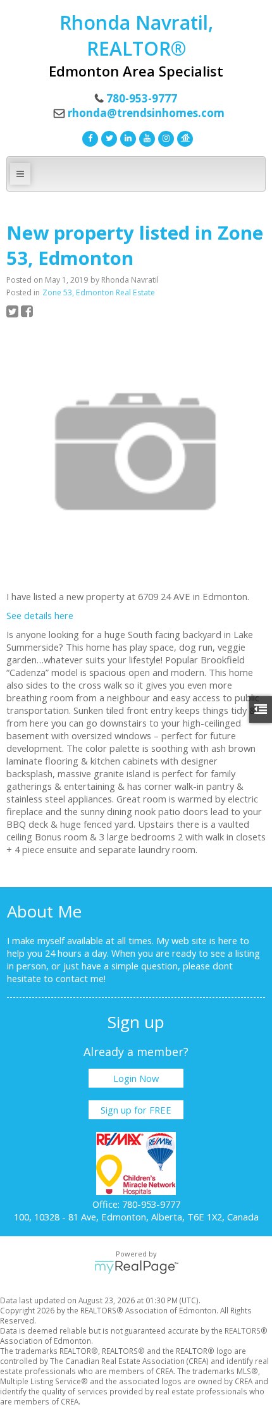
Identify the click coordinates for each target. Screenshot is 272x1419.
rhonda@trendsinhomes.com (146, 113)
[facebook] (88, 137)
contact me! (81, 978)
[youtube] (145, 137)
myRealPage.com (136, 1267)
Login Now (136, 1078)
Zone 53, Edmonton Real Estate (98, 292)
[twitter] (107, 137)
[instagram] (164, 137)
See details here (39, 615)
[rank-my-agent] (183, 137)
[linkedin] (126, 137)
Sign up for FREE (136, 1109)
